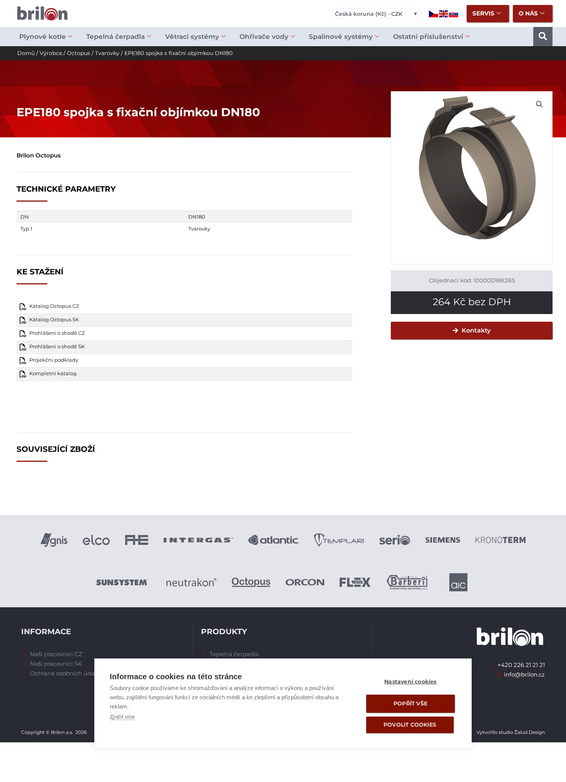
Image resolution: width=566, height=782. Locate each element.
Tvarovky (107, 53)
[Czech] (434, 13)
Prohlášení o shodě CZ (57, 333)
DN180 (196, 217)
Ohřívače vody (263, 36)
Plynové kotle (42, 36)
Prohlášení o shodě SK (57, 346)
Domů (26, 53)
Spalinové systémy (341, 36)
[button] (543, 36)
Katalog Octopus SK (54, 319)
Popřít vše (410, 703)
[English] (444, 13)
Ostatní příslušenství (428, 36)
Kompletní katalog (53, 373)
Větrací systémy (192, 36)
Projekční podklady (53, 360)
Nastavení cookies (410, 681)
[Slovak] (454, 13)
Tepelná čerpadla (115, 36)
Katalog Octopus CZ (54, 306)
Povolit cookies (409, 725)
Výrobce (51, 53)
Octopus (78, 53)
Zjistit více (122, 716)
